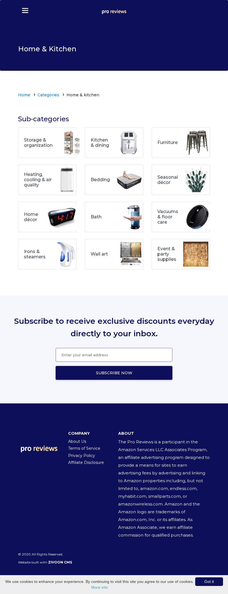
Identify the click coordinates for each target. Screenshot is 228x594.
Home (24, 94)
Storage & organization (38, 142)
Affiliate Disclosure (86, 462)
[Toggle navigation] (22, 10)
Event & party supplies (166, 254)
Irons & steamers (35, 254)
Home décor (31, 217)
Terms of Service (84, 448)
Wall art (99, 254)
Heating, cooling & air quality (38, 180)
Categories (48, 94)
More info (99, 587)
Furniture (167, 142)
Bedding (100, 179)
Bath (96, 216)
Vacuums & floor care (167, 217)
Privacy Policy (81, 455)
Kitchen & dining (100, 142)
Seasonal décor (167, 180)
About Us (77, 441)
